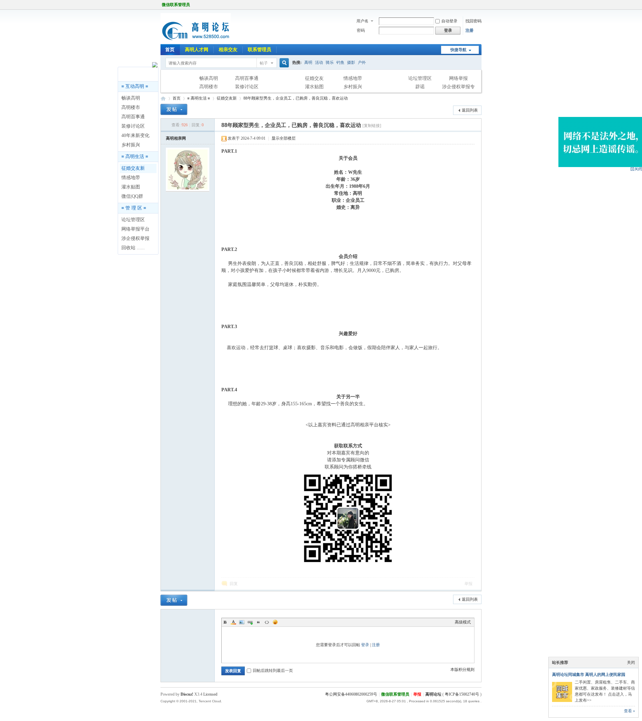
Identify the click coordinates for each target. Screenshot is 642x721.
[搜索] (283, 63)
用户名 (362, 21)
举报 (468, 583)
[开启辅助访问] (479, 5)
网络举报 (458, 78)
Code (266, 622)
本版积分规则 (462, 669)
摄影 (351, 62)
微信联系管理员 (176, 4)
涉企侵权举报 (135, 238)
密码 (361, 30)
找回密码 (473, 21)
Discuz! (187, 694)
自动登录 (449, 21)
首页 (170, 49)
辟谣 (420, 86)
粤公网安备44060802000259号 (351, 694)
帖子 (264, 63)
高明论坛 (163, 98)
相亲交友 (228, 49)
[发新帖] (173, 109)
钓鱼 (340, 62)
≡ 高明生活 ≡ (134, 156)
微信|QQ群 (132, 196)
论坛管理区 (420, 78)
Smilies (275, 622)
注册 (469, 30)
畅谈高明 (208, 78)
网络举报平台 (135, 229)
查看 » (629, 711)
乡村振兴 (352, 86)
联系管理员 (259, 49)
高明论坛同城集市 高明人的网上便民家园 (588, 674)
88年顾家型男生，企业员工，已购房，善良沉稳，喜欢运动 (295, 98)
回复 (234, 583)
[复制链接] (371, 125)
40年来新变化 (135, 135)
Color (233, 622)
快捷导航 (458, 49)
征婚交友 (314, 78)
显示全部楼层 (284, 138)
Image (241, 622)
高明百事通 (246, 78)
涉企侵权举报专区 (458, 87)
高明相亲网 (176, 138)
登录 (365, 644)
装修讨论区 (246, 86)
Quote (258, 622)
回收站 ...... (133, 247)
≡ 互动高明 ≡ (134, 86)
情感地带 (352, 78)
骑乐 (330, 62)
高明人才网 (196, 49)
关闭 (631, 662)
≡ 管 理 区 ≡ (133, 207)
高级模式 (463, 622)
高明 (308, 62)
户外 (362, 62)
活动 (319, 62)
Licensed (210, 694)
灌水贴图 (314, 86)
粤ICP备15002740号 (462, 694)
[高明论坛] (195, 40)
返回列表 (470, 110)
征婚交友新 (133, 168)
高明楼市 (208, 86)
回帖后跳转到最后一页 (273, 670)
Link (250, 622)
